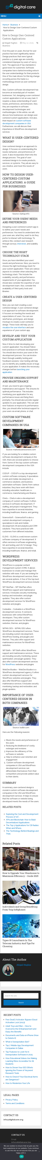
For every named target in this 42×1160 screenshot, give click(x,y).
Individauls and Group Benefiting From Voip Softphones (19, 908)
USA (29, 123)
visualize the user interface (14, 327)
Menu (3, 16)
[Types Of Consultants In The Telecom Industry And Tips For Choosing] (21, 926)
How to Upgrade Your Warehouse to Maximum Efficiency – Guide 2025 (20, 874)
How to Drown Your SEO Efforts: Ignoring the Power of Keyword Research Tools (19, 1070)
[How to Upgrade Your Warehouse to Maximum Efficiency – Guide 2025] (21, 858)
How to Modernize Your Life (17, 1083)
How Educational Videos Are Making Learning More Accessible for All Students (21, 1061)
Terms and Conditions (14, 1103)
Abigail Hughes (10, 43)
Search (21, 1003)
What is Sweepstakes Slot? (17, 1042)
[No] (39, 1151)
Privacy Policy (11, 1100)
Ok (22, 1156)
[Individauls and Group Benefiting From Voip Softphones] (21, 892)
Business (6, 46)
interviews (21, 244)
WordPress (10, 664)
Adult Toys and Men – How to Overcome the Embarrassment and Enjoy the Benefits (20, 1029)
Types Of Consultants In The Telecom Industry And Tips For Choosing (18, 943)
